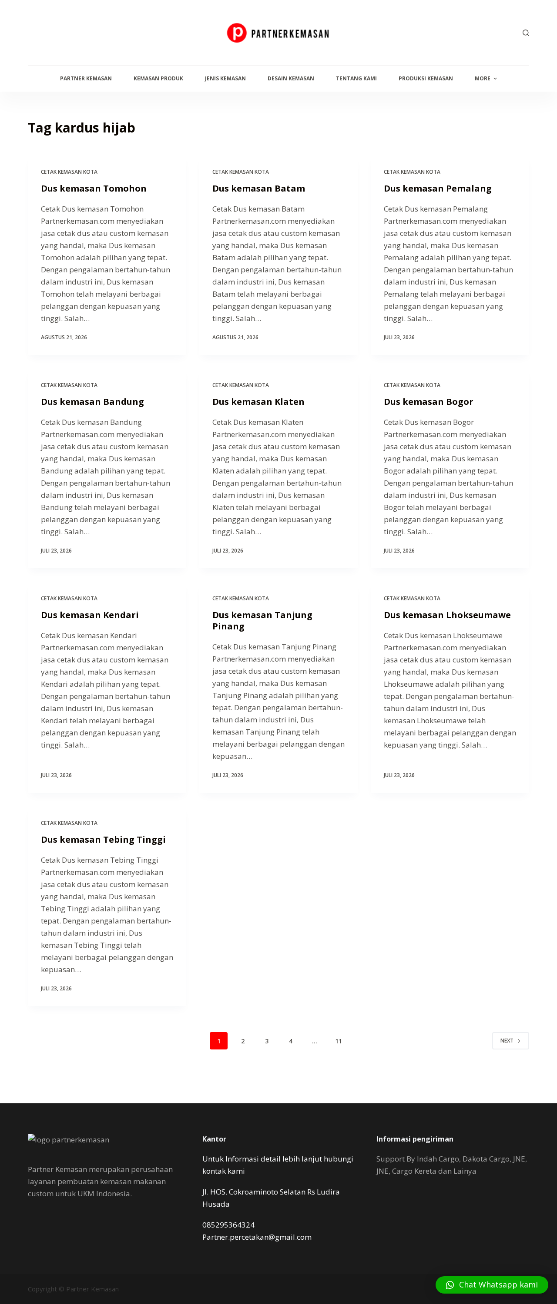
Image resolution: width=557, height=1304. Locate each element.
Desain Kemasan (291, 78)
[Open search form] (526, 33)
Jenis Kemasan (225, 78)
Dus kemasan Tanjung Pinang (262, 620)
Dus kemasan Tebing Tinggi (103, 839)
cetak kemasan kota (69, 171)
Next (506, 1040)
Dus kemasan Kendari (90, 615)
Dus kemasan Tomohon (94, 188)
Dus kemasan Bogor (428, 401)
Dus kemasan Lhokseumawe (447, 615)
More (482, 78)
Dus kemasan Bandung (92, 401)
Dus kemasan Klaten (258, 401)
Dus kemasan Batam (258, 188)
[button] (492, 1285)
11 (338, 1041)
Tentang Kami (356, 78)
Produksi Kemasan (426, 78)
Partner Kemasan (86, 78)
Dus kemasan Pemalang (438, 188)
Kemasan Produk (158, 78)
